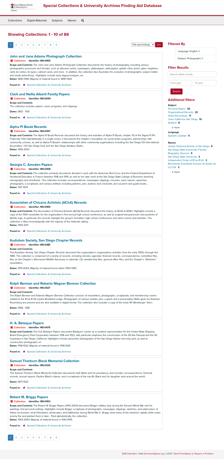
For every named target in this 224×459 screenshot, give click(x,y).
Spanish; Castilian (177, 135)
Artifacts (172, 122)
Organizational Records (181, 112)
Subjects (57, 20)
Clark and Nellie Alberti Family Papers (40, 94)
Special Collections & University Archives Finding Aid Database (102, 5)
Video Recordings (178, 115)
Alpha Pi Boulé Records (28, 127)
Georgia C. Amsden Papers (31, 165)
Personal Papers (177, 108)
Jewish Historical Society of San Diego (189, 146)
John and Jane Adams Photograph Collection (46, 56)
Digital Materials (37, 20)
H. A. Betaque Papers (27, 323)
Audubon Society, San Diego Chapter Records (46, 240)
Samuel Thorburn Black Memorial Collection (44, 361)
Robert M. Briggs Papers (29, 397)
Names (72, 20)
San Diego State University (183, 156)
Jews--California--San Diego (183, 119)
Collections (15, 20)
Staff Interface (129, 453)
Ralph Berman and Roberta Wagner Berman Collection (53, 283)
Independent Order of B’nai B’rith (186, 160)
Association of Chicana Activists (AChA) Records (48, 202)
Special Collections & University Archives (49, 84)
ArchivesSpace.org (154, 453)
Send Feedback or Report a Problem (194, 453)
